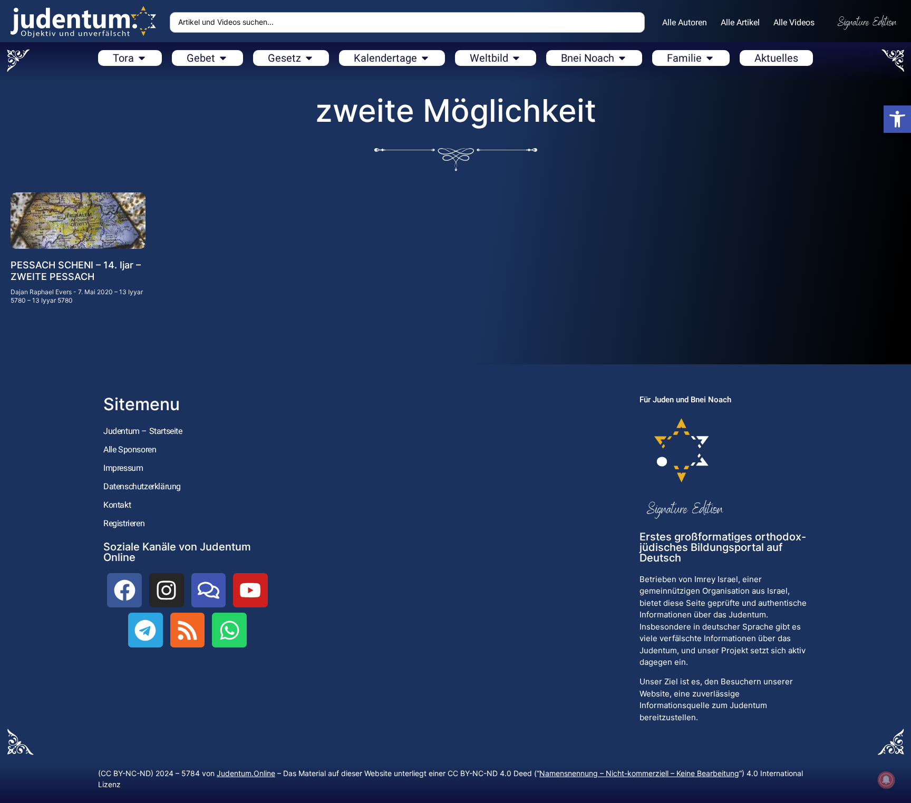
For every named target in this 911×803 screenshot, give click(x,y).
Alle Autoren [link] (684, 22)
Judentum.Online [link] (246, 773)
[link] (897, 119)
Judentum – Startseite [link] (142, 431)
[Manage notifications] (886, 779)
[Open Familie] (709, 58)
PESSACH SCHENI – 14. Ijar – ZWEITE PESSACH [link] (76, 270)
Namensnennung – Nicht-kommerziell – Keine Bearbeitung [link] (639, 773)
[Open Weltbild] (516, 58)
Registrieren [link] (123, 523)
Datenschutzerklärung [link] (142, 486)
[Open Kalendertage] (425, 58)
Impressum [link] (123, 468)
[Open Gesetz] (309, 58)
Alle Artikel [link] (740, 22)
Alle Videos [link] (794, 22)
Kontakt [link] (117, 505)
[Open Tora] (142, 58)
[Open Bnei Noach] (622, 58)
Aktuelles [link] (776, 58)
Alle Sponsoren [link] (129, 449)
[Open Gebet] (223, 58)
